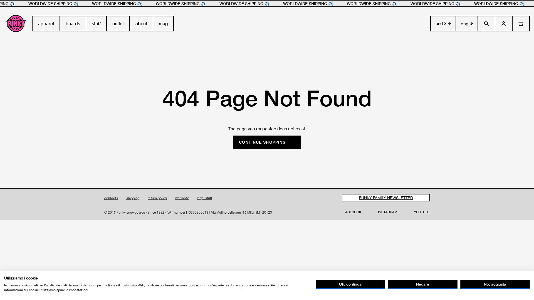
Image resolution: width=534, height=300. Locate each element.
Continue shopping (262, 142)
